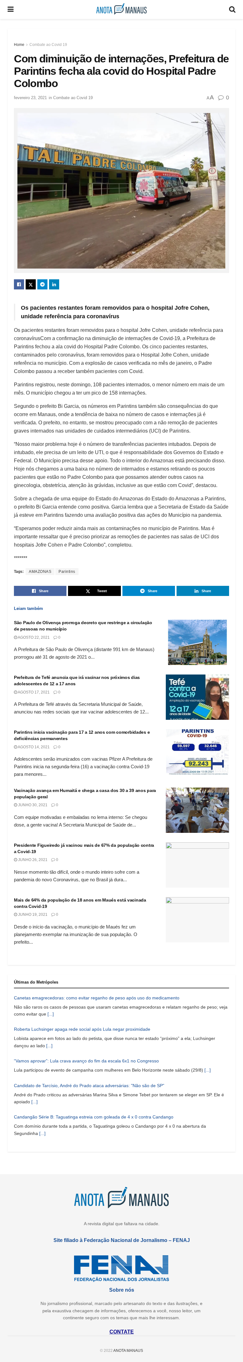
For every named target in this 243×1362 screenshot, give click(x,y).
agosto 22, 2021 (33, 637)
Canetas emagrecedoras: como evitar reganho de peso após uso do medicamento (96, 997)
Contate (121, 1331)
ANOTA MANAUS (128, 1350)
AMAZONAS (40, 571)
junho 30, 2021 (32, 805)
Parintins (67, 571)
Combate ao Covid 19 (48, 44)
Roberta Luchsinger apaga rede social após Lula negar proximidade (82, 1029)
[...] (50, 1014)
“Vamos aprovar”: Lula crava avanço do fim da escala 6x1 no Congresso (86, 1060)
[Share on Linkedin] (54, 284)
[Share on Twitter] (31, 284)
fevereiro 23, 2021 (30, 97)
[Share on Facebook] (19, 284)
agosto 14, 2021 (33, 747)
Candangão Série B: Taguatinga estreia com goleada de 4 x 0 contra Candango (93, 1116)
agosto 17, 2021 (33, 692)
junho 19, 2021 (32, 914)
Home (19, 44)
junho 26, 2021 (32, 860)
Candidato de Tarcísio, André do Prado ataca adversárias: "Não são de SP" (89, 1085)
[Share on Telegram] (42, 284)
